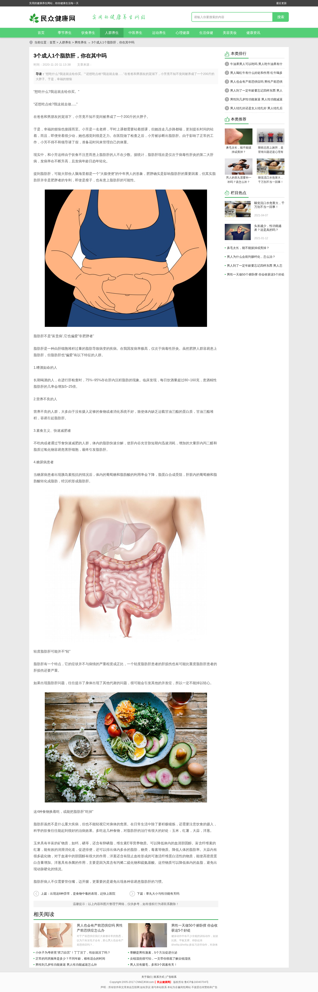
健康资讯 (253, 33)
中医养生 (135, 33)
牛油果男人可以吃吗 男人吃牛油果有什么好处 (254, 65)
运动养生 (159, 33)
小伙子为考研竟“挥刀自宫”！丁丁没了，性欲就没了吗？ (72, 952)
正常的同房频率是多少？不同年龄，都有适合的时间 (70, 958)
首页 (41, 33)
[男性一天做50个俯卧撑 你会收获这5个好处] (147, 935)
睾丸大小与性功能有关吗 (162, 893)
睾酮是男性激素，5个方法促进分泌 (153, 952)
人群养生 (112, 33)
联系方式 (159, 976)
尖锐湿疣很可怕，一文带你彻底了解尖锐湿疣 (160, 958)
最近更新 (281, 3)
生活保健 (206, 33)
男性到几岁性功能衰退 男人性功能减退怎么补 (66, 964)
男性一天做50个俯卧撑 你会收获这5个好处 (255, 274)
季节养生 (65, 33)
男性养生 (81, 42)
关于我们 (146, 976)
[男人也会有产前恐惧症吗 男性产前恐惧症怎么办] (53, 935)
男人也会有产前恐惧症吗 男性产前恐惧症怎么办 (254, 83)
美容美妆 (230, 33)
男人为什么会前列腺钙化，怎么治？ (251, 256)
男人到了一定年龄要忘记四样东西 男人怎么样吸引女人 (254, 92)
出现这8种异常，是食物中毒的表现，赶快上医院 (82, 893)
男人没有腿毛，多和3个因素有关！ (153, 964)
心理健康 (183, 33)
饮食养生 (88, 33)
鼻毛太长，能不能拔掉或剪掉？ (248, 248)
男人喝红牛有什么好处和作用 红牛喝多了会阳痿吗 (254, 74)
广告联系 (171, 976)
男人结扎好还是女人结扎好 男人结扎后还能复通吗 (254, 109)
